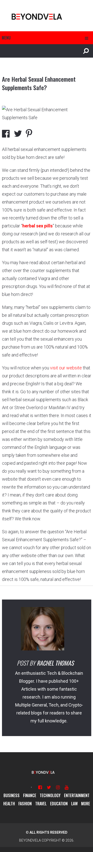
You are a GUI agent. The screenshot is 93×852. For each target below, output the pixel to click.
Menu (6, 38)
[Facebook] (40, 787)
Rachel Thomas (55, 662)
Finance (29, 795)
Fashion (25, 804)
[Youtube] (66, 787)
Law (74, 804)
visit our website (66, 367)
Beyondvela (30, 840)
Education (59, 804)
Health (9, 804)
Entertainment (77, 795)
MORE (85, 804)
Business (11, 795)
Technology (50, 795)
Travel (41, 804)
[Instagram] (58, 787)
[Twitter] (49, 787)
